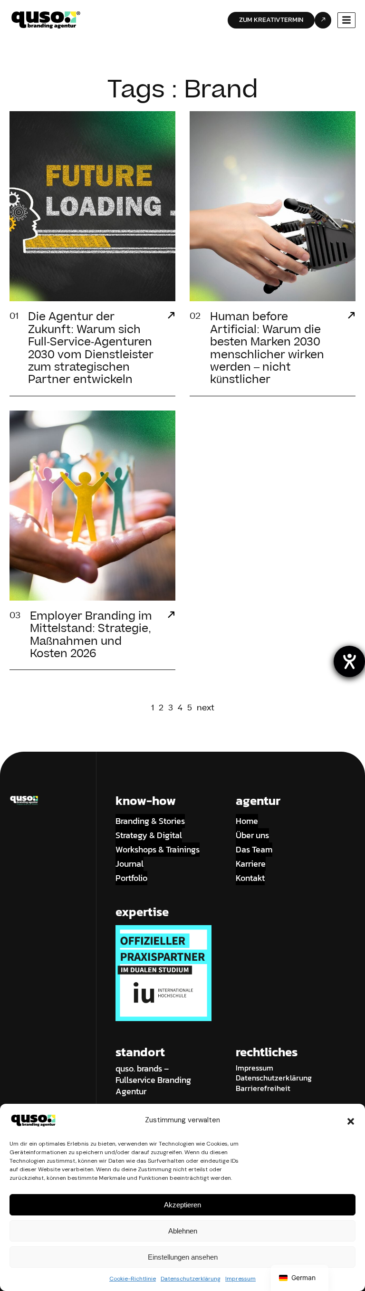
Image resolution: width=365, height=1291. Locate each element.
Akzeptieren (182, 1205)
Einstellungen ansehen (183, 1257)
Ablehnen (182, 1231)
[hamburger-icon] (346, 20)
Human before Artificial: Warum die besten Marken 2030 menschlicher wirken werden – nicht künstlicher (267, 348)
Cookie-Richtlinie (132, 1278)
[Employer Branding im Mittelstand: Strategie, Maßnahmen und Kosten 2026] (171, 616)
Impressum (240, 1278)
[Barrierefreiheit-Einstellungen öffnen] (349, 661)
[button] (350, 1120)
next (205, 708)
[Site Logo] (46, 19)
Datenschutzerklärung (191, 1278)
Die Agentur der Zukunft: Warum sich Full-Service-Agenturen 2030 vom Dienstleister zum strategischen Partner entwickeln (91, 348)
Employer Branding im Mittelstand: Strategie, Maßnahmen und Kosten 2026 (91, 635)
